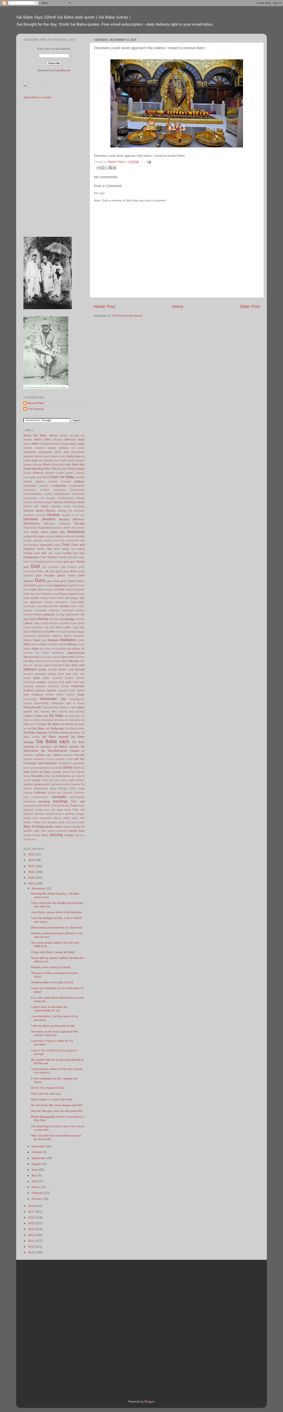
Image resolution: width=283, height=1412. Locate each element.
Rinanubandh (32, 707)
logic (75, 627)
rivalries (64, 707)
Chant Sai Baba (62, 477)
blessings (38, 468)
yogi (77, 835)
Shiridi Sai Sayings (73, 772)
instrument (68, 610)
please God (66, 669)
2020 (31, 877)
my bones (45, 648)
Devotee (53, 515)
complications (77, 486)
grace (61, 575)
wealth (49, 826)
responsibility (41, 703)
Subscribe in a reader (37, 97)
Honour (63, 593)
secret (69, 759)
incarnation (29, 606)
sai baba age (72, 716)
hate (33, 589)
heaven (49, 589)
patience (29, 669)
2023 (31, 860)
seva (51, 768)
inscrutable (40, 610)
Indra (74, 606)
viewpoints (46, 818)
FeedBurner (62, 70)
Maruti (67, 636)
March (36, 1187)
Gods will (42, 571)
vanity (27, 818)
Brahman (38, 472)
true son (50, 810)
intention (28, 614)
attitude (39, 456)
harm (82, 585)
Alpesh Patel (36, 403)
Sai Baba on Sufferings (48, 728)
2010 (31, 1252)
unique (49, 814)
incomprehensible (47, 606)
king (57, 619)
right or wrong (75, 703)
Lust (64, 631)
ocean (56, 661)
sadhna (38, 715)
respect (27, 703)
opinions (39, 665)
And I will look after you (46, 1093)
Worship (56, 835)
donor (81, 528)
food (82, 553)
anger (73, 443)
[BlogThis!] (103, 168)
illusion (49, 602)
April (34, 1181)
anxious (63, 447)
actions (27, 439)
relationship (30, 699)
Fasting (27, 553)
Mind (26, 644)
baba (70, 456)
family (65, 548)
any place (78, 448)
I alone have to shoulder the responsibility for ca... (49, 1008)
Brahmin (50, 473)
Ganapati (40, 561)
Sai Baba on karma (60, 724)
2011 (31, 1246)
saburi (80, 707)
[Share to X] (107, 168)
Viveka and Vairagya (45, 822)
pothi (36, 678)
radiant (81, 690)
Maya (36, 640)
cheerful (52, 481)
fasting (81, 549)
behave (27, 464)
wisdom (28, 830)
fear (44, 553)
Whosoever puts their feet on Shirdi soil (56, 927)
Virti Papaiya (36, 408)
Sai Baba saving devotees (64, 732)
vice (35, 818)
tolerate (65, 805)
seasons (60, 759)
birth (68, 464)
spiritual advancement (36, 784)
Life (46, 627)
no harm (80, 657)
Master (27, 640)
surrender (59, 797)
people (42, 669)
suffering (40, 792)
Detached (28, 515)
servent (34, 768)
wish (43, 831)
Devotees (30, 519)
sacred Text (49, 711)
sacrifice (80, 711)
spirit (71, 780)
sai (46, 715)
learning (64, 623)
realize (50, 694)
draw (26, 532)
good (59, 571)
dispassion (57, 528)
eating (27, 536)
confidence (29, 490)
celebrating (42, 477)
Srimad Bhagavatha (35, 788)
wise (36, 830)
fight (75, 553)
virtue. (75, 818)
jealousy (49, 614)
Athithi (57, 452)
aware (62, 456)
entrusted (69, 536)
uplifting (69, 814)
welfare (58, 826)
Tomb (73, 805)
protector (28, 690)
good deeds (70, 571)
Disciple (79, 523)
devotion (48, 519)
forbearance (31, 557)
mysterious (58, 653)
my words (42, 653)
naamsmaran (76, 652)
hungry (53, 598)
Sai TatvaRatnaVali (54, 750)
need (71, 656)
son (52, 780)
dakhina (28, 502)
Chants (27, 481)
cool (41, 498)
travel (81, 805)
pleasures (40, 674)
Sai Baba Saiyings (35, 732)
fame (57, 549)
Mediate (53, 640)
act (83, 435)
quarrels (62, 690)
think (47, 805)
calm (26, 477)
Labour (28, 623)
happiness (60, 585)
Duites (44, 532)
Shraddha (37, 776)
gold (52, 571)
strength (62, 788)
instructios (54, 610)
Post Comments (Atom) (127, 315)
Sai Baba (56, 715)
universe (59, 814)
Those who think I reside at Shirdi (53, 952)
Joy (57, 614)
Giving (80, 561)
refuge (81, 694)
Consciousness (32, 493)
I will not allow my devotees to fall (52, 1025)
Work (81, 830)
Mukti (35, 648)
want (74, 822)
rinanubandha (50, 707)
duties (54, 532)
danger (48, 502)
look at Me (29, 631)
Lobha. (67, 627)
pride (68, 682)
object (38, 661)
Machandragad (76, 632)
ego (41, 536)
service (43, 767)
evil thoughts (30, 545)
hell (56, 589)
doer (74, 528)
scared (50, 759)
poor (68, 673)
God (35, 566)
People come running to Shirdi (50, 967)
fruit (70, 557)
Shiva (26, 776)
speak (64, 780)
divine (67, 528)
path (82, 665)
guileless (28, 581)
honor (55, 594)
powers (69, 678)
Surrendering (77, 797)
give (72, 561)
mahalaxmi (29, 636)
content (48, 494)
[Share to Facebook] (111, 168)
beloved (37, 464)
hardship (73, 585)
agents (27, 444)
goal (25, 566)
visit (82, 818)
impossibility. (77, 602)
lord (39, 631)
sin (73, 776)
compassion (59, 485)
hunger (44, 598)
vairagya (80, 814)
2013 (31, 1235)
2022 (31, 866)
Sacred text (66, 711)
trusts (68, 810)
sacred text (31, 711)
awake (54, 456)
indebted (64, 606)
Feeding (66, 553)
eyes (58, 544)
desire (40, 510)
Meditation (68, 640)
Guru (40, 580)
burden (69, 473)
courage (50, 498)
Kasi (51, 619)
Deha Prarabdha (74, 506)
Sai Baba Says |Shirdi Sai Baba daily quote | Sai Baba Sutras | (73, 17)
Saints (57, 754)
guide (81, 575)
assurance (45, 452)
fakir (49, 548)
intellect (80, 610)
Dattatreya (70, 502)
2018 (31, 1205)
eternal (48, 540)
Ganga (59, 561)
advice (38, 439)
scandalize (39, 759)
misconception (39, 644)
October (37, 1152)
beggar (80, 460)
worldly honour (32, 835)
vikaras (57, 818)
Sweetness (29, 801)
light (52, 627)
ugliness (28, 814)
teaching (44, 801)
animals (27, 448)
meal (44, 640)
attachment (78, 452)
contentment (61, 493)
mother (27, 648)
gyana (41, 585)
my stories (73, 648)
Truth (75, 809)
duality (35, 532)
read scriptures (33, 694)
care (32, 477)
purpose (40, 690)
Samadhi (79, 754)
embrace (50, 536)
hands (49, 585)
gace (75, 557)
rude (72, 707)
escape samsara (33, 540)
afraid (81, 439)
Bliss (48, 468)
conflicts (44, 490)
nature (56, 657)
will (83, 827)
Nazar (64, 656)
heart (41, 589)
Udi (83, 810)
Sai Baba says (53, 741)
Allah (35, 443)
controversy (78, 494)
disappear (64, 523)
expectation (46, 544)
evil (82, 540)
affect (47, 439)
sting (53, 788)
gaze (66, 561)
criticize (80, 498)
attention (28, 456)
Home (177, 306)
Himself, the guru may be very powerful (56, 1111)
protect (65, 686)
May (34, 1175)
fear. (50, 553)
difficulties (49, 523)
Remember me (52, 699)
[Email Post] (148, 161)
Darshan (58, 502)
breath (60, 473)
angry (81, 443)
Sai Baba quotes (75, 728)
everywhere (72, 540)
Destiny (51, 510)
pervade (52, 669)
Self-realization (47, 763)
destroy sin (65, 510)
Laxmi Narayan (50, 623)
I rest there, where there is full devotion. (57, 912)
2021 (31, 872)
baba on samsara (42, 460)
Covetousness (65, 498)
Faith (66, 544)
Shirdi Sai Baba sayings (46, 771)
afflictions (70, 439)
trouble (39, 810)
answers (40, 448)
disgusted (44, 527)
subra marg (77, 788)
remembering (77, 699)
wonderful (62, 831)
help (61, 589)
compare (44, 486)
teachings (60, 801)
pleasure (28, 674)
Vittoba (27, 822)
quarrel (51, 690)
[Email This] (99, 168)
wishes (51, 831)
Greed (71, 575)
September (39, 1158)
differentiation (31, 523)
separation (79, 763)
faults (37, 553)
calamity (80, 473)
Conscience (77, 489)
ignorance (36, 602)
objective (48, 661)
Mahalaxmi (44, 636)
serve (26, 768)
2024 (31, 854)
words (73, 830)
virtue (66, 818)
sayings (27, 759)
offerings (73, 661)
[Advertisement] (54, 167)
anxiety (52, 448)
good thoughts (45, 575)
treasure (28, 809)
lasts (36, 623)
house (72, 593)
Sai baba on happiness (67, 720)
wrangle (68, 835)
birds (62, 464)
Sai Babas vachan (66, 746)
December (38, 888)
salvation (68, 755)
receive (70, 694)
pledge (52, 674)
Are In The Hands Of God (47, 1087)
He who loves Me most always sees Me (56, 1105)
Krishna (80, 619)
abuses (63, 435)
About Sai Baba (35, 435)
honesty (46, 593)
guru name (53, 581)
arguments (29, 452)
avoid (47, 456)
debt (36, 506)
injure (81, 606)
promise (40, 686)
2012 (31, 1240)
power (46, 678)
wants (81, 822)
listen (59, 627)
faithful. (41, 549)
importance (61, 602)
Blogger (149, 1401)
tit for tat (55, 805)
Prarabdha (29, 682)
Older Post (250, 306)
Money (72, 644)
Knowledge (67, 619)
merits (81, 640)
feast (57, 553)
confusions (60, 490)
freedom (52, 557)
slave (45, 780)
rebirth (60, 694)
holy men (35, 594)
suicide (51, 792)
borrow (27, 473)
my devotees (59, 648)
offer (64, 661)
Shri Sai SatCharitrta (57, 776)
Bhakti (47, 464)
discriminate (30, 528)
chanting (80, 477)
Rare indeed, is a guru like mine (52, 1099)
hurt (60, 598)
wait (67, 822)
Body (70, 468)
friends (63, 557)
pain (47, 665)
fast (73, 549)
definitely (56, 506)
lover (58, 632)
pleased (80, 669)
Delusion (28, 510)
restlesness (57, 703)
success (28, 792)
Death (81, 502)
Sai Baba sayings (55, 736)
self (76, 759)
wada (61, 822)
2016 (31, 1217)
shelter (58, 768)
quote (72, 690)
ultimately (39, 814)
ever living (59, 540)
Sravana (75, 784)
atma (66, 452)
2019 (31, 883)
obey (31, 661)
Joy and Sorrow (69, 614)
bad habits (61, 460)
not (25, 661)
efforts (34, 536)
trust (60, 809)
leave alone (78, 623)
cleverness (29, 485)
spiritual (80, 780)
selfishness (65, 763)
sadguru (28, 715)
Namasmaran (31, 656)
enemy (60, 536)
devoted (40, 515)
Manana (57, 636)
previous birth (56, 682)
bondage (79, 468)
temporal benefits (33, 805)
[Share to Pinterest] (114, 168)
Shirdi (67, 767)
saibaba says (43, 754)
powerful (57, 678)
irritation (38, 614)
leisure (27, 627)
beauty (71, 460)
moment (62, 644)
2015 (31, 1223)
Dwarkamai (76, 532)
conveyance (30, 498)
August (36, 1163)
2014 (31, 1229)
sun (59, 792)
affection (57, 439)
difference (79, 519)
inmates (27, 610)
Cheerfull (65, 481)
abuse (53, 435)
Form (43, 557)
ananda (64, 444)
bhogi (55, 464)
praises (80, 678)
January (37, 1198)
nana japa (46, 657)
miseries (53, 644)
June (35, 1169)
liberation (37, 627)
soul (56, 780)
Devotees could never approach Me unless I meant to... (54, 1033)
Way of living (33, 826)
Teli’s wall (78, 801)
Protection (78, 686)
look (82, 627)
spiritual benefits (60, 784)
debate (27, 506)
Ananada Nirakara (49, 444)
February (37, 1192)
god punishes (50, 567)
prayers (42, 682)
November (38, 1146)
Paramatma (57, 665)
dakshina (38, 502)
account (74, 435)
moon (81, 644)
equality (80, 536)
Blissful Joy (59, 468)
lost (44, 632)
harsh (26, 589)
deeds (44, 506)
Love (50, 631)
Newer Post (104, 306)
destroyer (79, 511)
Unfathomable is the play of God (52, 982)
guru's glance (68, 581)
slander (36, 780)
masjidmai (79, 636)
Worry (45, 835)
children (79, 481)
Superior (68, 792)
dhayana (64, 519)
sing (78, 776)
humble (34, 598)
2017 (31, 1211)
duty (62, 532)
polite (61, 674)
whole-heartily (72, 827)
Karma (43, 619)
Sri (83, 784)
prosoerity (53, 686)
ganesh (50, 561)
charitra (39, 481)
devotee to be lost (73, 515)
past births (71, 665)
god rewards (69, 567)
